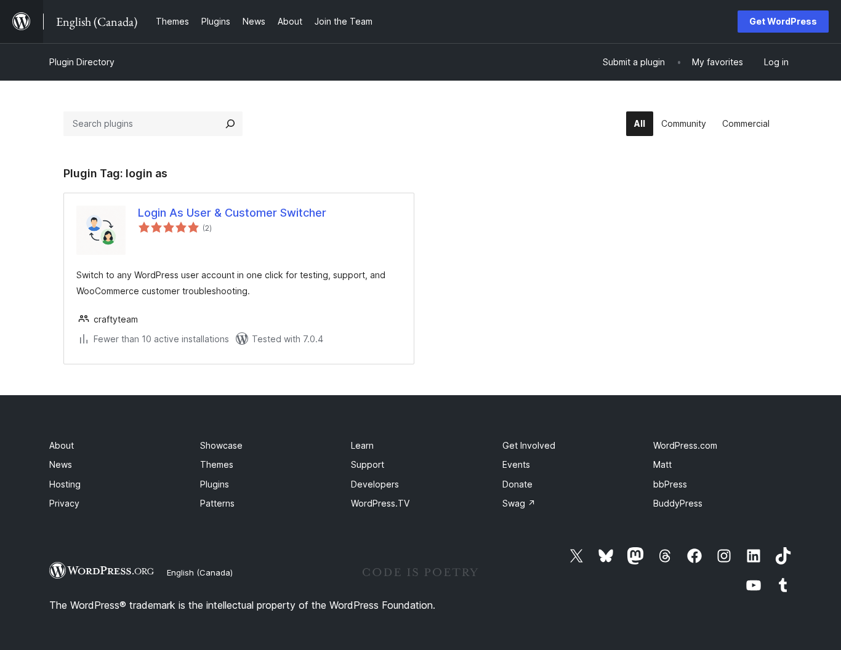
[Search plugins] (230, 123)
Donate (517, 484)
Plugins (214, 484)
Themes (216, 464)
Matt (662, 464)
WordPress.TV (380, 503)
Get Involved (528, 445)
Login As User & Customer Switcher (232, 212)
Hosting (65, 484)
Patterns (217, 503)
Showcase (221, 445)
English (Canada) (200, 572)
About (61, 445)
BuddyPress (677, 503)
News (60, 464)
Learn (362, 445)
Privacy (64, 503)
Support (367, 464)
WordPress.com (685, 445)
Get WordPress (783, 21)
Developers (375, 484)
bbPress (670, 484)
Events (516, 464)
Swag (519, 503)
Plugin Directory (82, 62)
